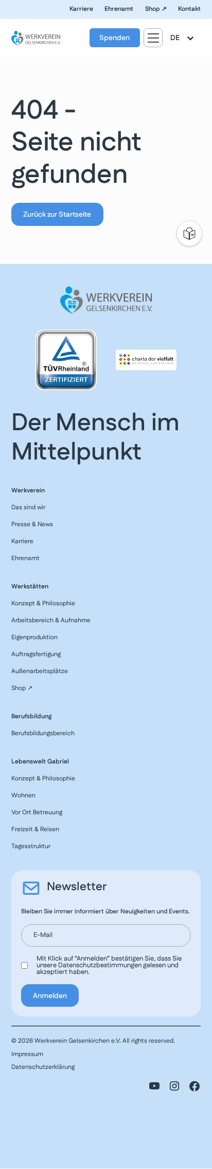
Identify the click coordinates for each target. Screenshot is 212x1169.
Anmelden (50, 996)
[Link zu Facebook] (194, 1086)
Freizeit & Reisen (35, 829)
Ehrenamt (118, 9)
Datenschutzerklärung (43, 1067)
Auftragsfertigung (36, 654)
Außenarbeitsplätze (39, 671)
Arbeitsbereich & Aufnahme (51, 620)
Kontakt (189, 9)
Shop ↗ (156, 9)
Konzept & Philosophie (43, 603)
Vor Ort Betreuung (36, 812)
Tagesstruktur (30, 846)
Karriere (81, 9)
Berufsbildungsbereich (43, 733)
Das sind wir (28, 507)
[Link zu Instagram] (174, 1086)
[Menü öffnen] (153, 37)
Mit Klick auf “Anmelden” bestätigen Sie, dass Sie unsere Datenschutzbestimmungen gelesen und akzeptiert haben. (109, 965)
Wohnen (23, 795)
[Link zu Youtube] (154, 1086)
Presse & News (32, 524)
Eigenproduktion (34, 637)
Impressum (27, 1054)
